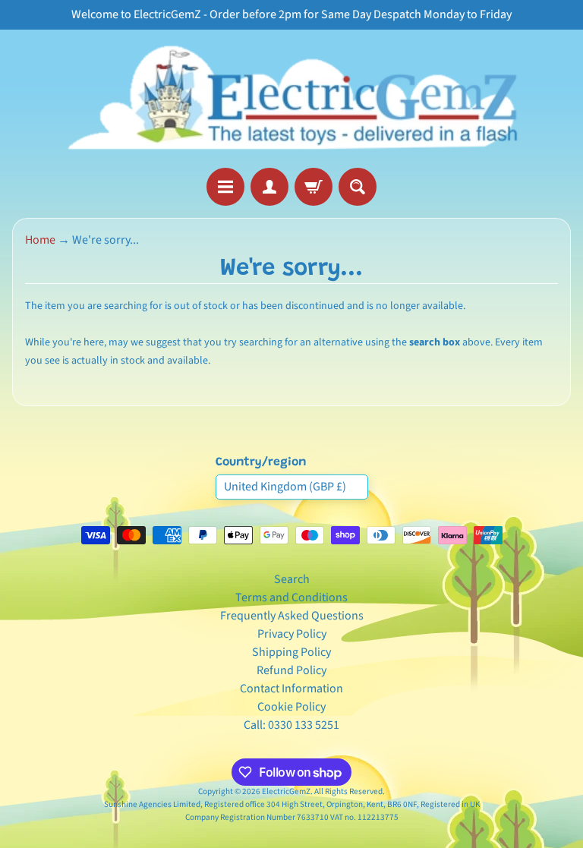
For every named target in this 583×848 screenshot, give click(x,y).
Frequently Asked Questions (292, 615)
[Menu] (225, 187)
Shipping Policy (291, 652)
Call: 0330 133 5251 (291, 725)
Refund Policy (291, 670)
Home (40, 240)
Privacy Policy (291, 634)
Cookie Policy (291, 706)
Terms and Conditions (291, 597)
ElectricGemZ (286, 791)
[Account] (269, 187)
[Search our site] (358, 187)
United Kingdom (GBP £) (285, 486)
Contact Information (291, 688)
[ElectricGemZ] (291, 99)
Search (292, 579)
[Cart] (313, 187)
